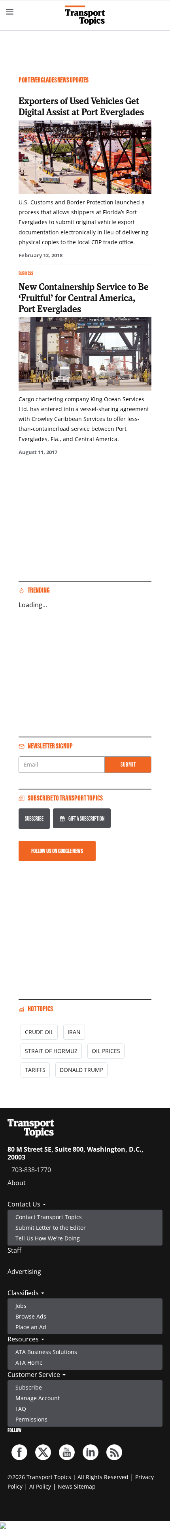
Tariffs (35, 1070)
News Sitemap (77, 1486)
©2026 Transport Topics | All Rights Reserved (68, 1477)
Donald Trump (81, 1070)
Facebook (19, 1452)
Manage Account (37, 1398)
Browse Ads (30, 1316)
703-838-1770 (31, 1169)
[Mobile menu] (10, 12)
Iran (74, 1032)
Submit (128, 764)
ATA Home (29, 1362)
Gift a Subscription (86, 818)
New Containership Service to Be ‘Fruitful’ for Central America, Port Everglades (84, 297)
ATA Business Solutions (46, 1352)
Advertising (24, 1271)
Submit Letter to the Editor (50, 1227)
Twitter (43, 1452)
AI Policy (40, 1486)
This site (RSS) (114, 1452)
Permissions (31, 1419)
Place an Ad (30, 1327)
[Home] (85, 15)
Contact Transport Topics (48, 1217)
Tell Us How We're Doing (47, 1238)
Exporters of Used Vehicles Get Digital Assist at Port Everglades (81, 106)
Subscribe (34, 818)
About (17, 1182)
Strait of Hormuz (51, 1051)
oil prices (106, 1051)
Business (26, 273)
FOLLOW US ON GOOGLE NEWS (57, 851)
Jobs (20, 1305)
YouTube (67, 1452)
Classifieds (24, 1293)
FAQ (20, 1408)
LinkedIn (90, 1452)
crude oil (39, 1032)
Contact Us (25, 1204)
